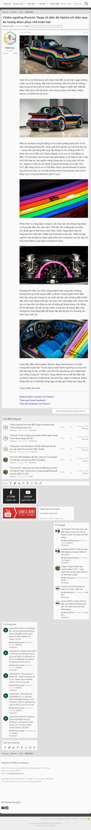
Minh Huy (8, 26)
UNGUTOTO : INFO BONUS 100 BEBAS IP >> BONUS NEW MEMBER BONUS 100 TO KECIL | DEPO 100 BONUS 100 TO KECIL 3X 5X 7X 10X (22, 699)
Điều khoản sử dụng (48, 819)
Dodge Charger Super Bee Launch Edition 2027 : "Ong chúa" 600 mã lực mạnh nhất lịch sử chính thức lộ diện (74, 570)
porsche (53, 26)
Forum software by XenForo (45, 823)
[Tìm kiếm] (86, 3)
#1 (87, 33)
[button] (19, 4)
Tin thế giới (60, 525)
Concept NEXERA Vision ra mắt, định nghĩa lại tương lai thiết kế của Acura (74, 552)
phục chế (46, 26)
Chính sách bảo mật (63, 819)
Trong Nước (13, 647)
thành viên (11, 498)
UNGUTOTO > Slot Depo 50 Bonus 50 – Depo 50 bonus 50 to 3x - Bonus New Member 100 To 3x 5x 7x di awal (22, 678)
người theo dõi (28, 498)
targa (60, 26)
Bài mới (42, 4)
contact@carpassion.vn (15, 773)
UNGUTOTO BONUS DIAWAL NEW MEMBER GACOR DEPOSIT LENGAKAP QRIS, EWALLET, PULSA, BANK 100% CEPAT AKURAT (22, 722)
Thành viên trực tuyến (50, 509)
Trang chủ (7, 4)
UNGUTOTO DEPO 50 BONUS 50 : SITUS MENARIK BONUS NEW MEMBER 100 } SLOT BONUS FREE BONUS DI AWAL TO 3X (22, 634)
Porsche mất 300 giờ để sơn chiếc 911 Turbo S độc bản (72, 588)
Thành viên (54, 4)
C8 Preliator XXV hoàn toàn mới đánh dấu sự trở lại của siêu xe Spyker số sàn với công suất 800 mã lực (74, 533)
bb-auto (31, 26)
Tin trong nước (9, 624)
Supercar (13, 463)
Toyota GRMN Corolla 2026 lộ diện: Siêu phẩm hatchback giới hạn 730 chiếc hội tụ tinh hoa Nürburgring (73, 605)
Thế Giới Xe (33, 430)
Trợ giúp (74, 819)
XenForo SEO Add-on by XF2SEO (45, 826)
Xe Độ (31, 476)
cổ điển (38, 26)
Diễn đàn (31, 4)
